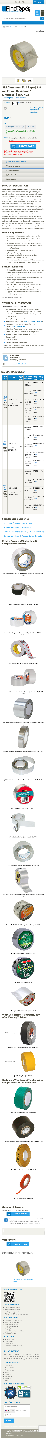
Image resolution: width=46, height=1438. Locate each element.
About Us (8, 1378)
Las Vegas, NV (9, 1312)
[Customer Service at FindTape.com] (12, 2)
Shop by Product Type (11, 1324)
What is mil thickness (18, 326)
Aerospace (26, 527)
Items (22, 103)
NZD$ (13, 1359)
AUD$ (31, 1354)
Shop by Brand (9, 1329)
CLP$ (5, 1356)
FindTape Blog (9, 1374)
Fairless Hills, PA (10, 1314)
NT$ (36, 1359)
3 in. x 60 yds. (31, 127)
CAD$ (10, 1354)
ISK (27, 1356)
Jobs (6, 1381)
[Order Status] (23, 2)
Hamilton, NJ (9, 1307)
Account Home (9, 1339)
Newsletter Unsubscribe (12, 1348)
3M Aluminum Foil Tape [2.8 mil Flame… (23, 1281)
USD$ (5, 1354)
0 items (38, 2)
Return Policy (9, 1435)
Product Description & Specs (16, 162)
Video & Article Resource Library (14, 1331)
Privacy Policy (20, 1435)
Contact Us (8, 1366)
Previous (37, 31)
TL (33, 1359)
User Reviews (11, 179)
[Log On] (16, 2)
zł (19, 1359)
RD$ (16, 1356)
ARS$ (26, 1354)
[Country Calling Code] (7, 1411)
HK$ (30, 1356)
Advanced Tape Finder (12, 1322)
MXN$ (17, 1354)
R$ (35, 1354)
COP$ (10, 1356)
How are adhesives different (33, 321)
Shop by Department (11, 1327)
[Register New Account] (19, 2)
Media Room (9, 1376)
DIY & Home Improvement (15, 532)
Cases (29, 103)
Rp (20, 1356)
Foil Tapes (15, 27)
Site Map (7, 1372)
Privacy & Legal (9, 1370)
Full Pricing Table (14, 166)
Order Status (9, 1344)
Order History (9, 1341)
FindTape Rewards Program (13, 1346)
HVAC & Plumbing (36, 532)
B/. (17, 1359)
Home (7, 27)
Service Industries (11, 527)
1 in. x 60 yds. (9, 127)
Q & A (15, 175)
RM (5, 1359)
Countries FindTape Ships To (13, 1320)
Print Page (7, 98)
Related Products (13, 170)
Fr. (38, 1354)
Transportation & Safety (32, 536)
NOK (8, 1359)
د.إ (23, 1354)
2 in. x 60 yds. (20, 127)
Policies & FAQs (10, 1368)
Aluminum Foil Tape (23, 523)
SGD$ (28, 1359)
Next (42, 31)
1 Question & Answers (20, 97)
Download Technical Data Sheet (16, 364)
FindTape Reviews (10, 1333)
